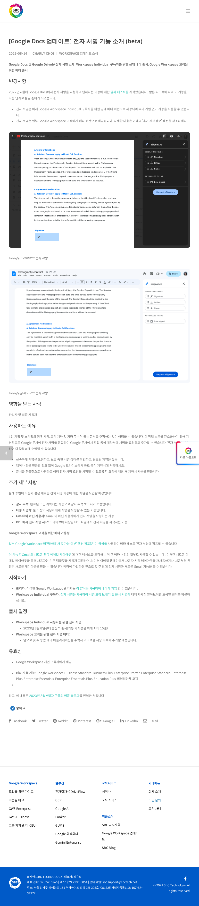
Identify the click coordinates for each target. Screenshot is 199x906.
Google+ (108, 721)
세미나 (106, 792)
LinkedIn (131, 721)
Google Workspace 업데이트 (120, 836)
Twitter (42, 721)
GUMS (59, 825)
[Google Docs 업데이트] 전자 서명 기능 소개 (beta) (75, 41)
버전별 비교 (16, 800)
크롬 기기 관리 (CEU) (22, 825)
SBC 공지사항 (111, 825)
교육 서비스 (109, 800)
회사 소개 (155, 792)
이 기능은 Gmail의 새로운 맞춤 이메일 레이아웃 (40, 555)
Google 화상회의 (66, 834)
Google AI (62, 809)
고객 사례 (155, 809)
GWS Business (19, 817)
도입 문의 (155, 800)
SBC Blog (109, 848)
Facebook (19, 721)
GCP (58, 800)
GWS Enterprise (20, 809)
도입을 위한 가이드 (21, 792)
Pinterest (84, 721)
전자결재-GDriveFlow (70, 792)
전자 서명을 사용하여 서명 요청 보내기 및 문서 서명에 (95, 595)
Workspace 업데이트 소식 (78, 53)
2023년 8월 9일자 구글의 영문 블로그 (54, 696)
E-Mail (153, 721)
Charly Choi (43, 53)
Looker (60, 817)
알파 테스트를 (119, 92)
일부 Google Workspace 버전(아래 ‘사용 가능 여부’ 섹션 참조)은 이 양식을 (58, 544)
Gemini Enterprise (68, 842)
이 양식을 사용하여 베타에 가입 (96, 588)
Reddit (63, 721)
